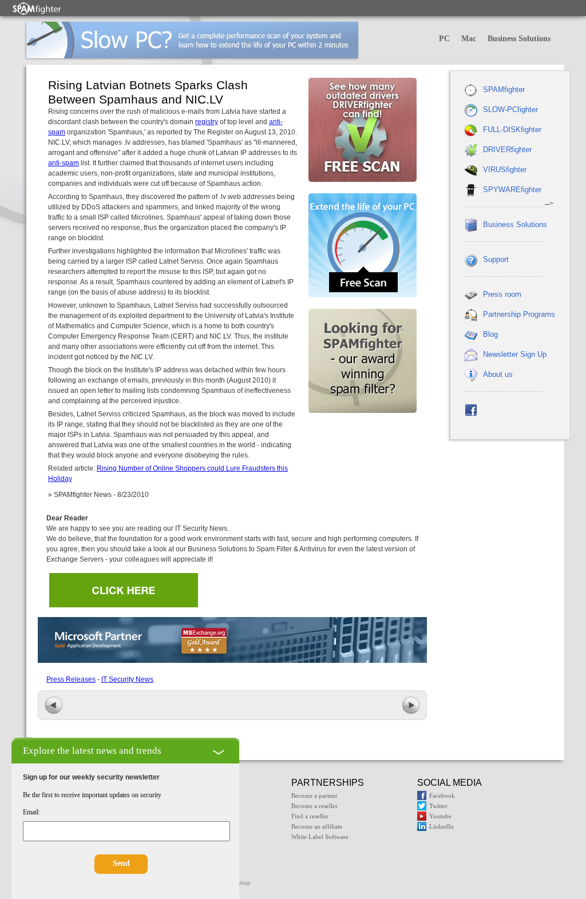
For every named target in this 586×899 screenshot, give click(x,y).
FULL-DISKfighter (512, 129)
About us (498, 374)
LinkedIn (441, 826)
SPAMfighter (504, 89)
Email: (31, 812)
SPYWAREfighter (512, 189)
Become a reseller (314, 805)
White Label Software (320, 836)
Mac (468, 38)
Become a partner (314, 795)
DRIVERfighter (507, 149)
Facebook (442, 795)
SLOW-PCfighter (510, 109)
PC (444, 38)
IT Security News (127, 679)
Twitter (438, 805)
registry (206, 122)
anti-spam (63, 163)
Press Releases (71, 679)
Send (121, 863)
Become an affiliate (316, 826)
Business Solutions (519, 38)
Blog (490, 334)
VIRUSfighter (504, 169)
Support (496, 259)
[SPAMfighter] (37, 8)
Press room (502, 294)
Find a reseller (309, 816)
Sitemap (240, 882)
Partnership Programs (519, 314)
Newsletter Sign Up (515, 354)
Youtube (440, 816)
